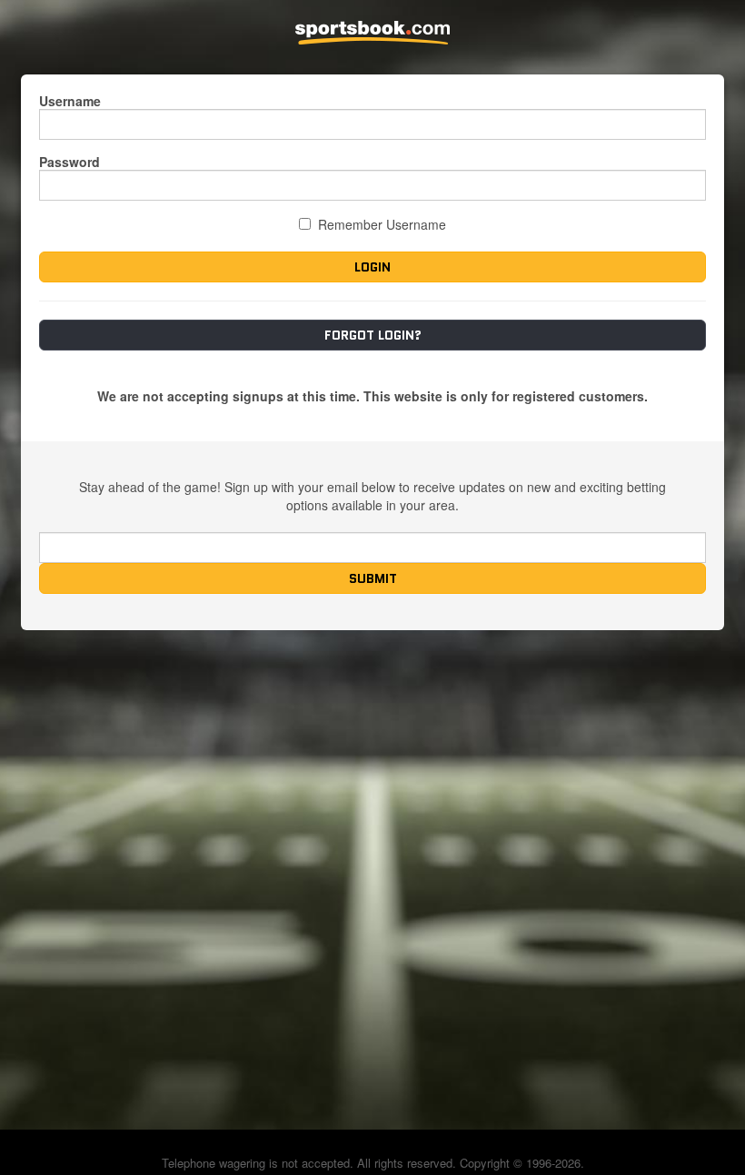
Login (372, 267)
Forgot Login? (373, 335)
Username (70, 101)
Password (69, 161)
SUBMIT (373, 578)
